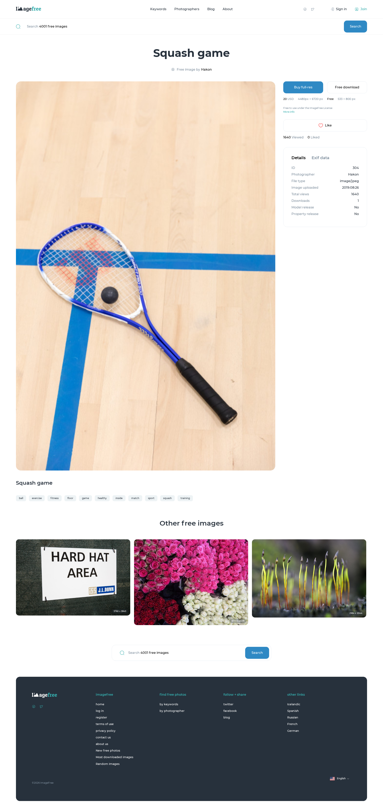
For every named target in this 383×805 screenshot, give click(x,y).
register (101, 717)
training (185, 498)
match (135, 498)
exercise (37, 498)
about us (102, 744)
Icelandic (293, 704)
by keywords (169, 704)
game (85, 498)
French (292, 724)
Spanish (293, 711)
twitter (228, 704)
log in (100, 711)
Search (355, 26)
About (228, 9)
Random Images (107, 764)
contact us (103, 737)
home (100, 704)
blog (226, 717)
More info (289, 111)
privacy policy (105, 731)
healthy (102, 498)
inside (118, 498)
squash (167, 498)
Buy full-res (303, 87)
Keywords (158, 9)
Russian (292, 717)
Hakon (206, 69)
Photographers (186, 9)
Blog (211, 9)
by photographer (172, 711)
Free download (347, 87)
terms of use (105, 724)
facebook (230, 711)
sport (151, 498)
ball (21, 498)
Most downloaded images (114, 757)
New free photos (108, 750)
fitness (54, 498)
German (293, 731)
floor (70, 498)
